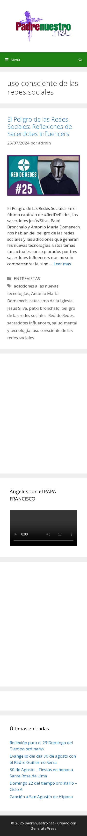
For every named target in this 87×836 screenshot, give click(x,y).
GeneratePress (44, 828)
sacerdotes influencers (28, 323)
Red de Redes (61, 315)
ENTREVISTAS (27, 278)
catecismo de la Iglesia (51, 300)
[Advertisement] (43, 419)
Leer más (62, 264)
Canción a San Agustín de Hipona (41, 796)
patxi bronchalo (44, 308)
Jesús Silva (17, 308)
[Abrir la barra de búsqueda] (80, 59)
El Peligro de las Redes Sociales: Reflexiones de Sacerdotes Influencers (39, 126)
